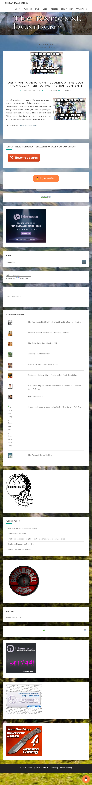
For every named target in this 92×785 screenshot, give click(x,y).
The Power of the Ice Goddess (40, 455)
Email (37, 9)
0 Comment (66, 90)
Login (45, 9)
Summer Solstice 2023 (17, 533)
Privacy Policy (67, 9)
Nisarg (69, 768)
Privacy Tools (81, 9)
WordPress (52, 768)
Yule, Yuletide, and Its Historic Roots (22, 528)
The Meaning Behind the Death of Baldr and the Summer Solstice (54, 322)
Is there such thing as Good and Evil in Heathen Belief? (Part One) (54, 407)
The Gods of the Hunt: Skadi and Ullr (43, 343)
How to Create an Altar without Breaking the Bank (48, 332)
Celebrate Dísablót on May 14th (21, 544)
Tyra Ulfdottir (51, 90)
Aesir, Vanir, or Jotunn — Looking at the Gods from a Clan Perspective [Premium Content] (46, 84)
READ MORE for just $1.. (29, 125)
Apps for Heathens (35, 396)
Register (54, 9)
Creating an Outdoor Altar (38, 354)
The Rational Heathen (16, 3)
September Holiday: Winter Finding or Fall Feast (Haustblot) (52, 375)
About (17, 9)
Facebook (28, 9)
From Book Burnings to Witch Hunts (43, 364)
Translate (24, 278)
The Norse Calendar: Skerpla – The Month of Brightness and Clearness (36, 539)
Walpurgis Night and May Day (19, 549)
